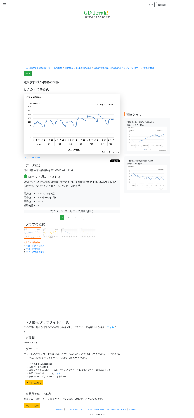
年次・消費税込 (33, 248)
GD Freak (96, 12)
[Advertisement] (97, 39)
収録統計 (59, 409)
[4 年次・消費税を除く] (87, 233)
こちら (110, 327)
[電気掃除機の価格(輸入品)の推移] (147, 138)
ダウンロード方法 (32, 157)
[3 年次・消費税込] (69, 233)
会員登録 (162, 4)
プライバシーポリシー (96, 409)
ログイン (148, 4)
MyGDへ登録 (32, 405)
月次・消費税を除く (35, 245)
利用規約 (132, 409)
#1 (26, 73)
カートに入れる (34, 382)
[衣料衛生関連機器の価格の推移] (147, 177)
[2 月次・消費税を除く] (50, 233)
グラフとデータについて (75, 409)
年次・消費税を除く (35, 252)
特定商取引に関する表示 (116, 409)
